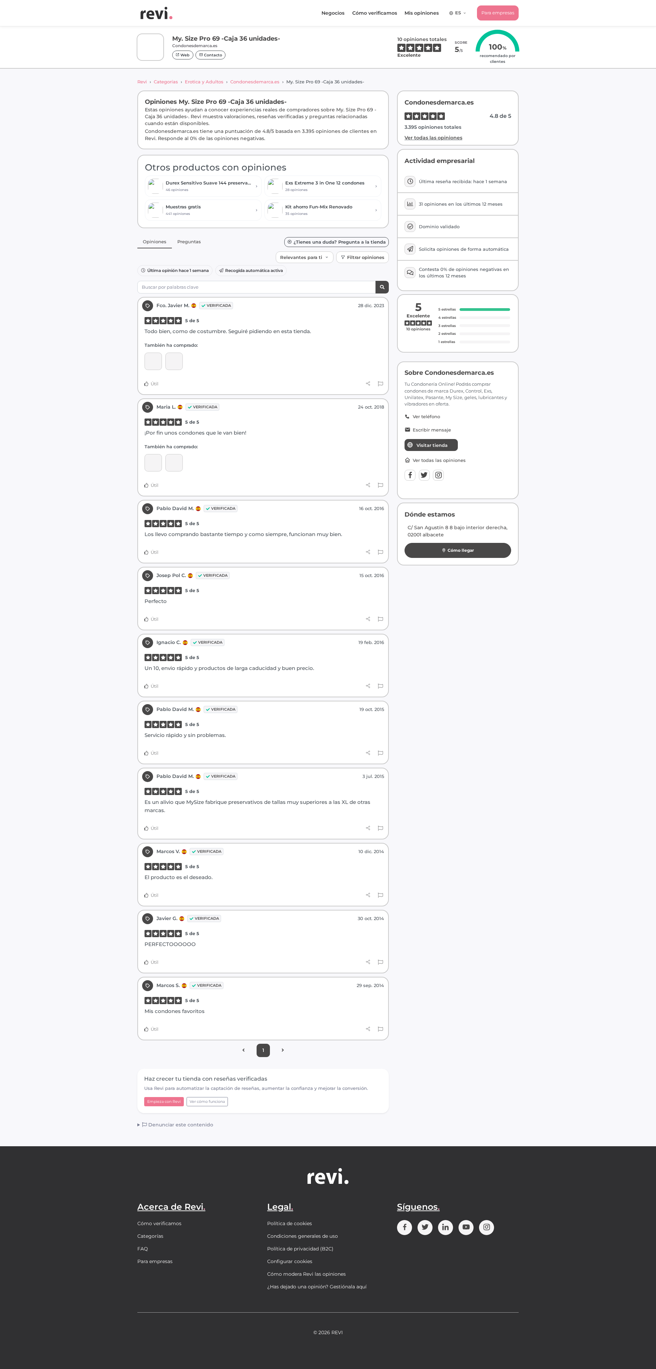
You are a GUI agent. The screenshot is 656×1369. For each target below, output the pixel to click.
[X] (424, 475)
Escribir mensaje (432, 430)
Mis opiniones (422, 13)
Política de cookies (289, 1223)
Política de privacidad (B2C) (300, 1249)
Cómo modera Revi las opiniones (306, 1274)
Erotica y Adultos (204, 81)
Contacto (212, 55)
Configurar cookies (289, 1261)
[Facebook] (410, 475)
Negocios (333, 13)
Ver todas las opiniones (433, 138)
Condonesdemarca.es (254, 81)
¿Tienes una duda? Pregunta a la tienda (339, 242)
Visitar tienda (432, 445)
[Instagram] (438, 475)
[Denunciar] (380, 384)
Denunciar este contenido (180, 1124)
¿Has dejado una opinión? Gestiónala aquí (317, 1287)
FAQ (142, 1249)
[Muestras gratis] (153, 361)
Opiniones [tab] (154, 241)
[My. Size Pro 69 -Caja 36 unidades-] (174, 361)
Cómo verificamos (374, 13)
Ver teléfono (426, 416)
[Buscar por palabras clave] (382, 287)
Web (184, 55)
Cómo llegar (461, 550)
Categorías (166, 81)
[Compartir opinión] (368, 383)
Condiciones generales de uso (302, 1236)
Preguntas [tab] (189, 241)
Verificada (219, 305)
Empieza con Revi (164, 1101)
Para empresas (497, 12)
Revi (142, 81)
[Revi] (156, 12)
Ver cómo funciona (207, 1101)
